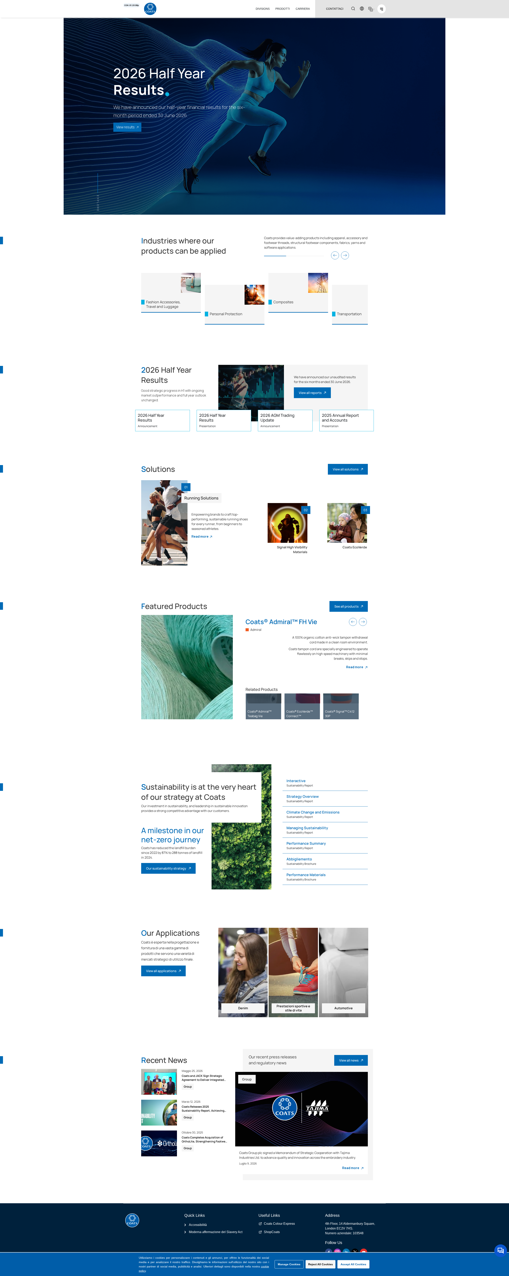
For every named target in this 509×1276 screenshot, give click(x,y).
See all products (346, 606)
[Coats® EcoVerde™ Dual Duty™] (302, 698)
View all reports (310, 393)
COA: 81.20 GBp (131, 5)
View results (125, 127)
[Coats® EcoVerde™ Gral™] (341, 698)
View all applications (161, 971)
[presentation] (335, 255)
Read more (200, 536)
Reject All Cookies (320, 1264)
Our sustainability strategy (166, 868)
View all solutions (345, 469)
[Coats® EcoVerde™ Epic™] (263, 698)
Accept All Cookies (353, 1264)
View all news (348, 1060)
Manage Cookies (289, 1264)
